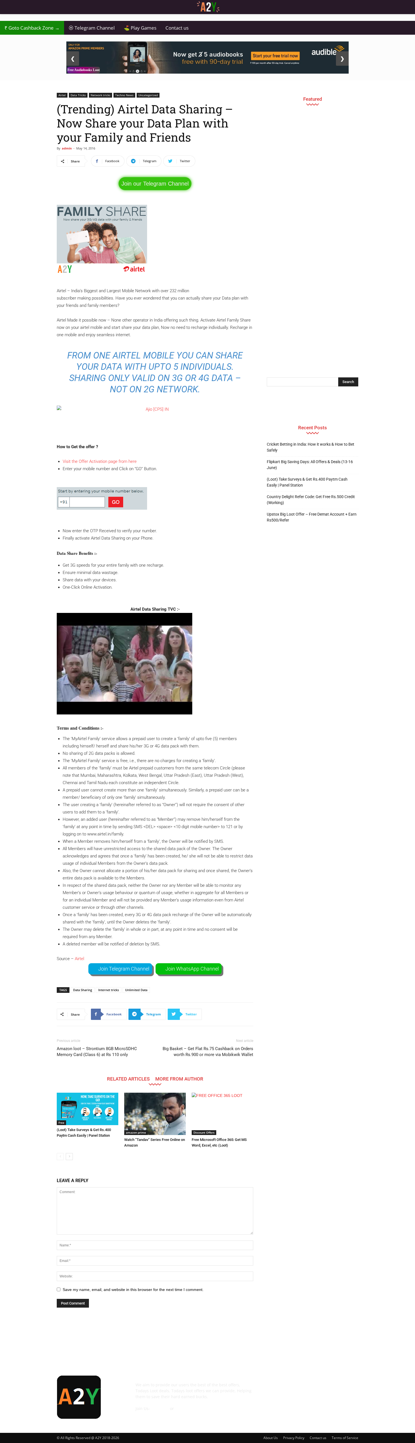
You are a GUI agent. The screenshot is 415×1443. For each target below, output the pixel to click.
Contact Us (146, 1414)
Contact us (177, 28)
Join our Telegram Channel (155, 184)
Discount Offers (204, 1132)
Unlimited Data (136, 990)
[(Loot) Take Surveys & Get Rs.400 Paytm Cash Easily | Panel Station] (87, 1109)
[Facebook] (272, 1388)
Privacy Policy (293, 1437)
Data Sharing (82, 990)
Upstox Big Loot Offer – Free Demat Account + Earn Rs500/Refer (312, 517)
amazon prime (136, 1132)
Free (61, 1123)
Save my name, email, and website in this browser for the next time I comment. (133, 1289)
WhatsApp (185, 1408)
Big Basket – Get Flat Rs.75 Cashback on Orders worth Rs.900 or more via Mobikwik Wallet (208, 1051)
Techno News (124, 95)
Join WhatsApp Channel (192, 969)
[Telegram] (318, 1388)
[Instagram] (303, 1388)
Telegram (160, 1408)
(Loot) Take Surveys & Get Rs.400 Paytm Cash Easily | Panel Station (307, 482)
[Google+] (287, 1388)
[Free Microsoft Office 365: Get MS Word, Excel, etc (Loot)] (222, 1114)
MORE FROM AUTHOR (179, 1078)
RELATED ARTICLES (128, 1078)
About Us (270, 1437)
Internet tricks (108, 990)
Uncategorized (148, 95)
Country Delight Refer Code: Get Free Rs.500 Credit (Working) (311, 499)
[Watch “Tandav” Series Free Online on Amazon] (155, 1114)
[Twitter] (333, 1388)
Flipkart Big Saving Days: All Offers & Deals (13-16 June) (310, 464)
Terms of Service (345, 1437)
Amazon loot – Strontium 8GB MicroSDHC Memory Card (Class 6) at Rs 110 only (97, 1051)
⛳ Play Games (140, 28)
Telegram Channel (92, 28)
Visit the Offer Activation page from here (100, 461)
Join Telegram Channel (123, 969)
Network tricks (100, 95)
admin (67, 148)
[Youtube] (348, 1388)
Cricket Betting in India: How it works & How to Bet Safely (310, 447)
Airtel (62, 95)
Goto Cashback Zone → (32, 28)
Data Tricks (78, 95)
